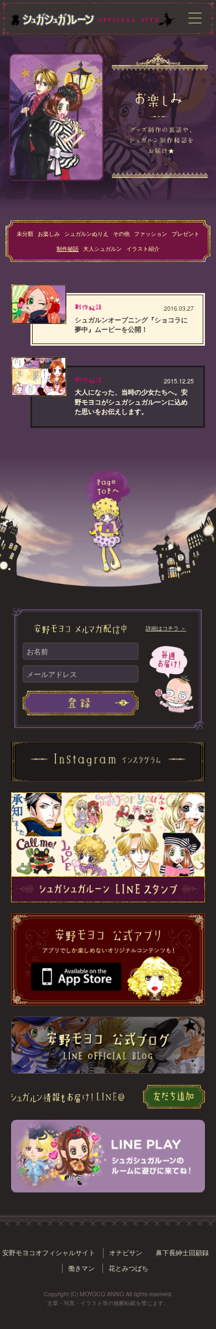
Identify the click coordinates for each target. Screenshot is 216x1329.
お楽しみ (49, 233)
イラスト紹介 (143, 248)
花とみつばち (128, 1268)
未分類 (25, 233)
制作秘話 (67, 248)
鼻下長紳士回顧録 (182, 1252)
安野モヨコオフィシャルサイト (48, 1252)
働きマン (81, 1268)
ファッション (150, 233)
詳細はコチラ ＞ (166, 628)
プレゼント (185, 233)
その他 (121, 233)
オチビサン (125, 1252)
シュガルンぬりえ (86, 233)
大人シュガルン (102, 248)
